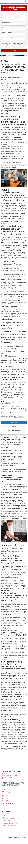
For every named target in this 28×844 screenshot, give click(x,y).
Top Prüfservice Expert (8, 817)
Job (3, 798)
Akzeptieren (14, 422)
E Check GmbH (6, 801)
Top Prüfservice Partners (8, 818)
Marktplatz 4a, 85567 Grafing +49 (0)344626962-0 (9, 775)
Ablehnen (14, 426)
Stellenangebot (6, 797)
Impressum (20, 432)
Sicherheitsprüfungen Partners (10, 822)
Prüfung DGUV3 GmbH (8, 820)
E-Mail (3, 17)
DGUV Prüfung (6, 792)
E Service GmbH (6, 800)
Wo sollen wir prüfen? (7, 32)
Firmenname (4, 13)
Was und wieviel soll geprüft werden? (10, 37)
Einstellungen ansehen (14, 430)
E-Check (4, 815)
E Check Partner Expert (8, 814)
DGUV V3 (4, 795)
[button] (26, 411)
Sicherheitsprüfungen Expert (9, 823)
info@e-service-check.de (9, 779)
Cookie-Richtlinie (9, 432)
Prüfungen (3, 223)
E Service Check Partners (8, 805)
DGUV (3, 793)
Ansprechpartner (5, 22)
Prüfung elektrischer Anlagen (9, 825)
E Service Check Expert (8, 803)
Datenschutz (15, 432)
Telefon (3, 27)
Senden (14, 50)
